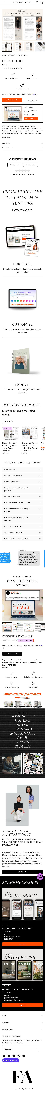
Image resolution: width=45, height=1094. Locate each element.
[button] (36, 2)
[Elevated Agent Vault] (13, 113)
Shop (4, 1016)
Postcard (22, 729)
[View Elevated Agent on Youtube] (24, 1055)
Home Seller (22, 716)
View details (6, 667)
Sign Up (22, 944)
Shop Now (8, 421)
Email (22, 737)
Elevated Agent (21, 1089)
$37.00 (24, 453)
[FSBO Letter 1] (7, 47)
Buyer (22, 724)
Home (4, 55)
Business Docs (12, 55)
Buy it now (33, 101)
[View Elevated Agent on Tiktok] (8, 1055)
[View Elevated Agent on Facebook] (14, 1055)
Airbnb (22, 742)
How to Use (6, 143)
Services (5, 1023)
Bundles (23, 746)
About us (22, 872)
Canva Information (8, 148)
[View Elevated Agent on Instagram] (3, 1055)
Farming (22, 720)
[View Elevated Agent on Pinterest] (19, 1055)
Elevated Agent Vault (17, 636)
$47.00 (5, 453)
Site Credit (30, 1089)
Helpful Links (7, 1030)
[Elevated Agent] (22, 2)
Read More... (6, 137)
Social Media (22, 733)
